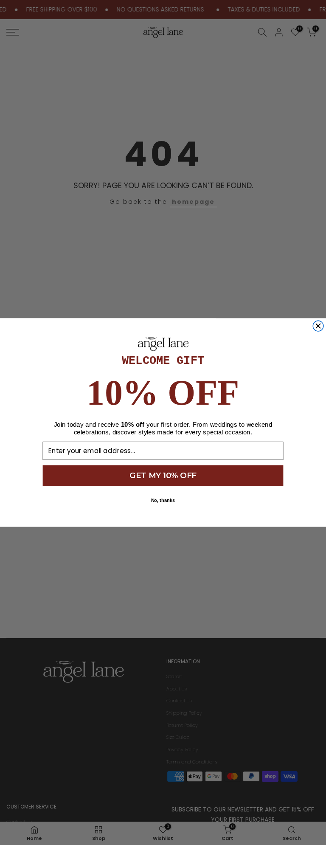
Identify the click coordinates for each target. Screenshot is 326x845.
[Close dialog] (318, 326)
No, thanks (163, 500)
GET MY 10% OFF (162, 475)
